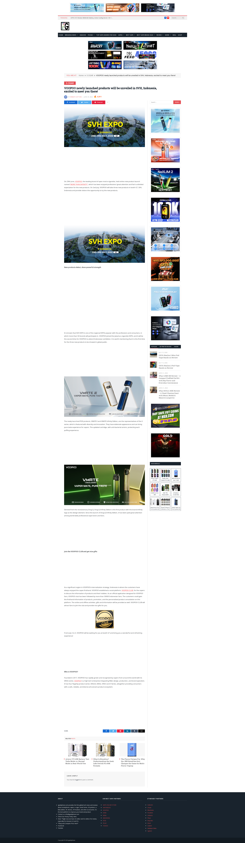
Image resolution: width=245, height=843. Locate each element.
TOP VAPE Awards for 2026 (106, 35)
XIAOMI (176, 346)
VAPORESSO (107, 807)
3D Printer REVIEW (165, 346)
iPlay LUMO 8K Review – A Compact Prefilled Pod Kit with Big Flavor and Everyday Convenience (170, 379)
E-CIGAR (70, 83)
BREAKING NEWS (70, 35)
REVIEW (159, 35)
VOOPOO (106, 810)
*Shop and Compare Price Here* (68, 823)
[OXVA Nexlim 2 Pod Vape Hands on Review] (153, 365)
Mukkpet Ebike (151, 828)
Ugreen (149, 831)
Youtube (60, 828)
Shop (180, 35)
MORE (167, 35)
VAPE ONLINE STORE (109, 805)
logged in (78, 780)
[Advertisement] (104, 163)
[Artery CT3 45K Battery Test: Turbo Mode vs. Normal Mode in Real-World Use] (76, 749)
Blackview (150, 810)
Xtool (149, 823)
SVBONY (150, 805)
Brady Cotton (76, 97)
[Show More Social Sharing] (108, 102)
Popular (154, 346)
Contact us (61, 814)
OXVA (104, 813)
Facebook (61, 826)
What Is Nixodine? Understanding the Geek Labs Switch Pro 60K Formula (103, 762)
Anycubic (150, 820)
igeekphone (71, 840)
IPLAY (105, 823)
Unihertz (150, 815)
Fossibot (150, 813)
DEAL (174, 35)
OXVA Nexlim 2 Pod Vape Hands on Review (169, 367)
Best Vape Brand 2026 (145, 35)
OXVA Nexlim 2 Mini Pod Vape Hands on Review (169, 356)
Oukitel (149, 826)
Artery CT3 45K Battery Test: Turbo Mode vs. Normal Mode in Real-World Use (77, 761)
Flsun (149, 818)
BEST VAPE (129, 35)
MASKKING (106, 818)
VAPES (120, 35)
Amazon (83, 35)
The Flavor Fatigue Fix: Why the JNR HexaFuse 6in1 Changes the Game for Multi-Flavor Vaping (133, 762)
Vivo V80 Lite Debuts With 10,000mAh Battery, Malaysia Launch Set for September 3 (92, 18)
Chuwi (149, 807)
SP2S (104, 820)
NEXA (104, 815)
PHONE (90, 35)
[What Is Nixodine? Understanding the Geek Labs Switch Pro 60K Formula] (104, 749)
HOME (61, 35)
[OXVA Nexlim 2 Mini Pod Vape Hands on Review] (153, 354)
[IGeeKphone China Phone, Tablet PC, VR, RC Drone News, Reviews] (65, 26)
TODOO (105, 826)
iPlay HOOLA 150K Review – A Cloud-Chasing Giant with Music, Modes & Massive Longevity (169, 394)
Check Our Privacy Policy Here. (67, 816)
